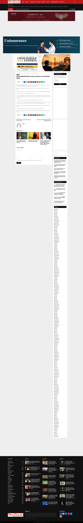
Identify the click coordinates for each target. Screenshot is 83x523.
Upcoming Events (10, 499)
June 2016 (55, 380)
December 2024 (56, 237)
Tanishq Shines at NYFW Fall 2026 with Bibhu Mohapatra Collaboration (35, 493)
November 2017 (56, 356)
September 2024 (56, 241)
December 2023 (56, 254)
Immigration (31, 6)
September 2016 (56, 376)
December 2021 (56, 287)
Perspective (22, 6)
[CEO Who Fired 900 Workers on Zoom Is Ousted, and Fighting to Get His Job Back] (62, 462)
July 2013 (55, 429)
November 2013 (56, 423)
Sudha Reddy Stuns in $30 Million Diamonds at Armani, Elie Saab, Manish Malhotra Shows (35, 468)
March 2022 (56, 283)
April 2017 (55, 366)
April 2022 (55, 282)
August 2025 (56, 226)
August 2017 (56, 360)
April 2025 (55, 231)
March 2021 (56, 300)
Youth (9, 503)
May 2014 (55, 415)
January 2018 (56, 353)
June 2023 (55, 262)
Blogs (9, 464)
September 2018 (56, 342)
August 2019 (56, 327)
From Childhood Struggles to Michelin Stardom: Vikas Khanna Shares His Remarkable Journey (53, 496)
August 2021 (56, 293)
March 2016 (56, 384)
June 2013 (55, 430)
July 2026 (55, 210)
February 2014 (56, 419)
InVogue (35, 6)
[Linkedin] (71, 9)
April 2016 (55, 383)
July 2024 (55, 244)
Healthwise (9, 478)
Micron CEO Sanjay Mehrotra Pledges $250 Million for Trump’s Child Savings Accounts (70, 503)
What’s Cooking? (47, 6)
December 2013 (56, 422)
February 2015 (56, 402)
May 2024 (55, 247)
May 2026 (55, 213)
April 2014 (55, 416)
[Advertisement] (41, 28)
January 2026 (56, 219)
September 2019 (56, 325)
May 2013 (55, 432)
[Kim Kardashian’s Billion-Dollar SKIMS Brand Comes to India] (27, 462)
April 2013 (55, 433)
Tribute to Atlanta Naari (11, 496)
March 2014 (56, 418)
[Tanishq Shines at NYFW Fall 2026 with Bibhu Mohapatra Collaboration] (27, 493)
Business (16, 6)
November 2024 (56, 238)
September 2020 (56, 308)
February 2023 (56, 268)
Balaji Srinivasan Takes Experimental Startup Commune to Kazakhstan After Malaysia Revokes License (70, 476)
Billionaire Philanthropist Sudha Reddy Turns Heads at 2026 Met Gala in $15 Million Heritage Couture (35, 480)
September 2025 (56, 224)
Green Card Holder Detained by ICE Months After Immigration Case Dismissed (59, 193)
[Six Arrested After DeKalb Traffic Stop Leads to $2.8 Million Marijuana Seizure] (45, 503)
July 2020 (55, 311)
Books (26, 6)
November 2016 (56, 373)
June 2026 (55, 212)
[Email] (73, 9)
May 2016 (55, 381)
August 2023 (56, 259)
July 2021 (55, 294)
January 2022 (56, 286)
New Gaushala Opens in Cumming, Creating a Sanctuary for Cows (52, 476)
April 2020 (55, 315)
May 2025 (55, 230)
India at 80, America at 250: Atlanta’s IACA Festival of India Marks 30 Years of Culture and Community (52, 470)
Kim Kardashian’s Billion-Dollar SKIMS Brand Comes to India (35, 462)
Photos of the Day (11, 475)
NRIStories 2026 (65, 6)
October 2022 (56, 273)
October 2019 (56, 324)
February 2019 (56, 335)
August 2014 (56, 411)
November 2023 (56, 255)
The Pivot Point (42, 6)
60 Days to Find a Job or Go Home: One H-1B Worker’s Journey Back (59, 189)
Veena (18, 79)
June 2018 (55, 346)
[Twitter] (70, 9)
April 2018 (55, 349)
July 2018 (55, 345)
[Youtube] (72, 9)
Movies (38, 6)
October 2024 (56, 240)
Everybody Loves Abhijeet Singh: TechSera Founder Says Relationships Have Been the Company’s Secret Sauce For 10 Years (70, 496)
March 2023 (56, 266)
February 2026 (56, 217)
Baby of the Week (10, 462)
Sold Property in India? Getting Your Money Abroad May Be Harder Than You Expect (59, 176)
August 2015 (56, 394)
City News (9, 6)
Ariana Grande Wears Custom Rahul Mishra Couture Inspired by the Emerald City (35, 499)
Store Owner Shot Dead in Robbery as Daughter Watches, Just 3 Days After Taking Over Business (60, 161)
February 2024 (56, 251)
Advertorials (10, 461)
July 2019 (55, 328)
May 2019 (55, 331)
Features (19, 6)
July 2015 (55, 395)
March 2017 (56, 367)
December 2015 (56, 388)
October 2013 (56, 425)
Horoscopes (10, 479)
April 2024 (55, 248)
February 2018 (56, 352)
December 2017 (56, 355)
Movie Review (10, 485)
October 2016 (56, 374)
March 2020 (56, 317)
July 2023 (55, 261)
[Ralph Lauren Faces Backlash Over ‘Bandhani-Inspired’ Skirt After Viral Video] (27, 487)
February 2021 (56, 301)
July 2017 (55, 362)
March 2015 (56, 401)
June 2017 (55, 363)
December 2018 (56, 338)
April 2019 (55, 332)
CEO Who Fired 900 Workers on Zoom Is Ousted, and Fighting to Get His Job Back (70, 462)
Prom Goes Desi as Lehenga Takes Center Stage (35, 474)
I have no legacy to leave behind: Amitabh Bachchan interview (21, 141)
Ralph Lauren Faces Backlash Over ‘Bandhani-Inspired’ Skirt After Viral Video (35, 487)
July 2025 (55, 227)
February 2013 (56, 436)
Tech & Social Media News (12, 493)
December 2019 (56, 321)
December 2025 (56, 220)
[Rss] (61, 516)
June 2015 (55, 397)
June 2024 (55, 245)
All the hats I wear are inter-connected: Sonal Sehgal (33, 141)
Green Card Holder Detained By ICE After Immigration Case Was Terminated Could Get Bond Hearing (52, 483)
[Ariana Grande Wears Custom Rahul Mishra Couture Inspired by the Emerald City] (27, 499)
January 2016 (56, 387)
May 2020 (55, 314)
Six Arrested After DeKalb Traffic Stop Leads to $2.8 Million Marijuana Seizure (52, 502)
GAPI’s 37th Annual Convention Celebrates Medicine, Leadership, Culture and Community (52, 490)
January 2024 (56, 252)
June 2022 (55, 279)
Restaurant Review (59, 6)
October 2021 (56, 290)
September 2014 (56, 409)
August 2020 (56, 310)
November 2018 (56, 339)
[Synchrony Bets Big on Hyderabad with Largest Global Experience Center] (62, 483)
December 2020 (56, 304)
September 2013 (56, 426)
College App (51, 6)
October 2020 (56, 307)
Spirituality (9, 490)
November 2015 (56, 390)
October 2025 (56, 223)
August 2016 (56, 377)
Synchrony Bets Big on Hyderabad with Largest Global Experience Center (70, 483)
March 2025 (56, 233)
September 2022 (56, 275)
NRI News (12, 6)
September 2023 (56, 258)
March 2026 (56, 216)
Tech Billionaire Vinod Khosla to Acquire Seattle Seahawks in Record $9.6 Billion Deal (70, 489)
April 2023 (55, 265)
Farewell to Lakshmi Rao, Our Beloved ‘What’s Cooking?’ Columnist (59, 197)
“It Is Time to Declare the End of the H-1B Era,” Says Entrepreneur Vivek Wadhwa (60, 165)
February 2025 (56, 234)
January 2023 (56, 269)
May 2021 (55, 297)
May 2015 (55, 398)
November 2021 (56, 289)
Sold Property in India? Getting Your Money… (23, 9)
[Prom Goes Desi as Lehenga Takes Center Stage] (27, 475)
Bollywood (55, 6)
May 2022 (55, 280)
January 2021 (56, 303)
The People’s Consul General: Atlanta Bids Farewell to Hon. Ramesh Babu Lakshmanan (60, 172)
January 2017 (56, 370)
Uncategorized (10, 497)
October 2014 (56, 408)
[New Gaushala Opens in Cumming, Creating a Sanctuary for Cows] (45, 476)
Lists (8, 483)
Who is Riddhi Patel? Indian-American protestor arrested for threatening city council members (59, 185)
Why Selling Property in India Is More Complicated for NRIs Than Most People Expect (70, 469)
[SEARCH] (65, 153)
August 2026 (56, 209)
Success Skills (10, 492)
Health (28, 6)
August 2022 (56, 276)
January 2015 (56, 404)
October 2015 (56, 391)
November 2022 (56, 272)
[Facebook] (69, 9)
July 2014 (55, 412)
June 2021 (55, 296)
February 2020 (56, 318)
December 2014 (56, 405)
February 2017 (56, 369)
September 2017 (56, 359)
